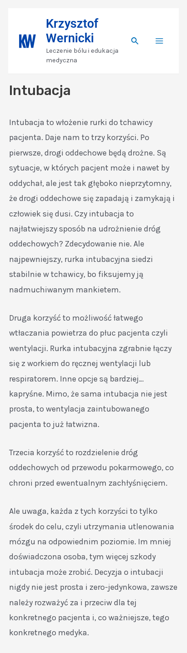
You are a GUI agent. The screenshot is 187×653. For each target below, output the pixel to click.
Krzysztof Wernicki (72, 30)
